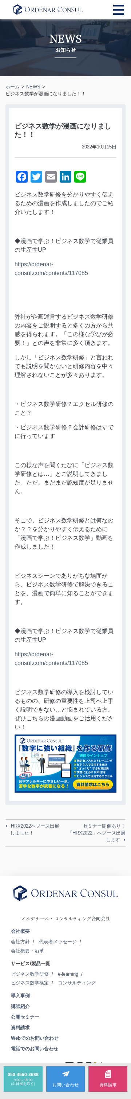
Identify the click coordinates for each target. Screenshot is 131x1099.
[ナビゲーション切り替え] (118, 10)
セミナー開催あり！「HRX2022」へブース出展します (97, 833)
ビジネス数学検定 (30, 982)
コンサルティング (77, 982)
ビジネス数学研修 (30, 974)
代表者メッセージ (58, 941)
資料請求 (20, 1027)
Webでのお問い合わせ (35, 1038)
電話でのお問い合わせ (34, 1048)
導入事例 (20, 995)
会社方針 (20, 941)
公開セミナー (25, 1017)
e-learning (68, 974)
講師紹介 (20, 1006)
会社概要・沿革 (27, 950)
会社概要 (20, 931)
